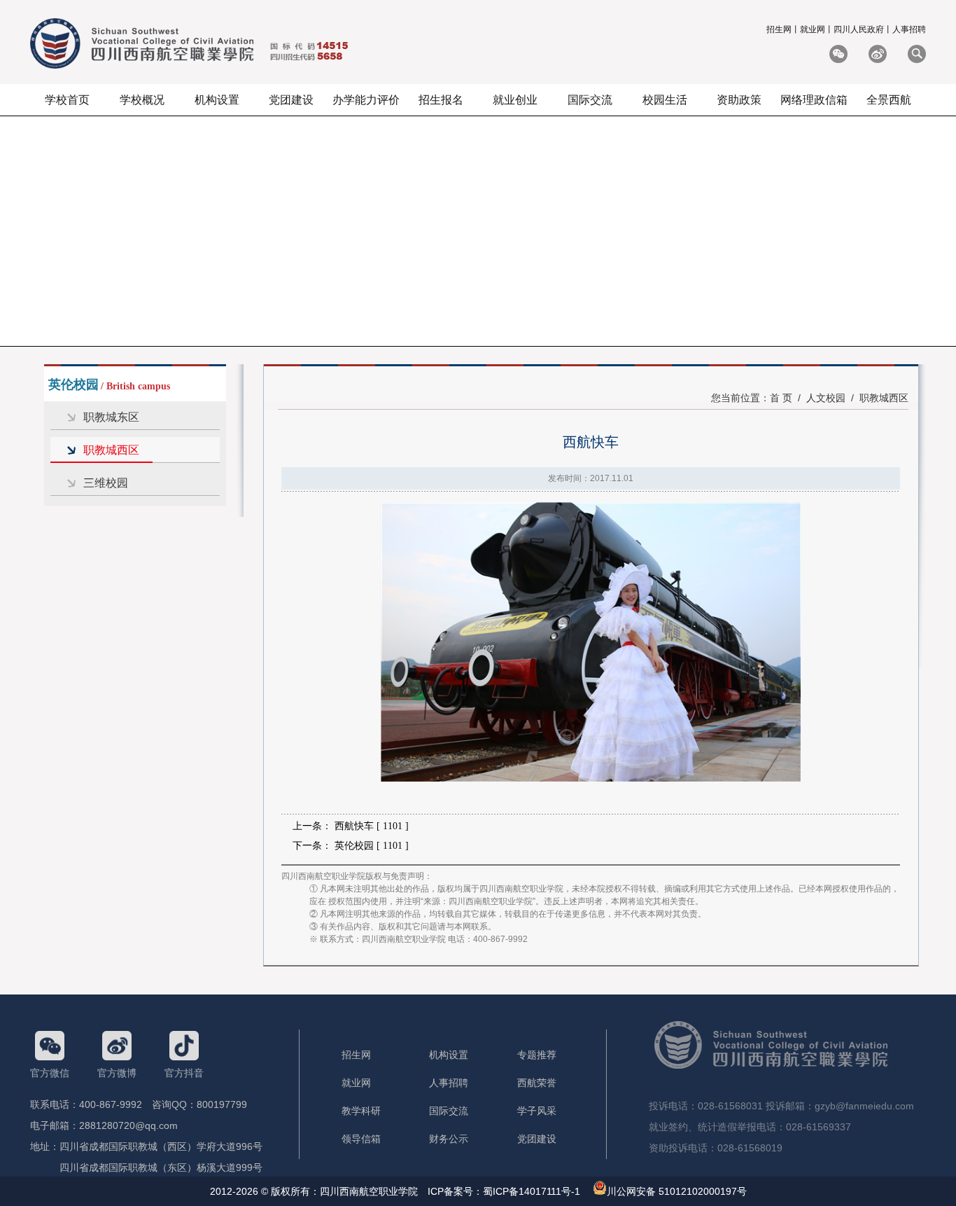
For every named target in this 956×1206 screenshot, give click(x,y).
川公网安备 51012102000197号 (677, 1191)
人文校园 (825, 397)
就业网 (812, 29)
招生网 (779, 29)
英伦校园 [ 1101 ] (372, 845)
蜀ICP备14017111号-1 (531, 1191)
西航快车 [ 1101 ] (372, 826)
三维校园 (105, 483)
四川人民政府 (859, 29)
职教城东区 (111, 417)
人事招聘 (909, 29)
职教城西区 (111, 450)
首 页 (781, 397)
